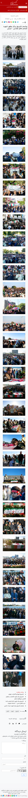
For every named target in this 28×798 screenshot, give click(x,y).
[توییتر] (7, 22)
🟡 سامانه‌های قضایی (23, 10)
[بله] (15, 22)
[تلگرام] (17, 22)
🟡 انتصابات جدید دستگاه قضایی (12, 7)
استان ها (13, 16)
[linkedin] (13, 724)
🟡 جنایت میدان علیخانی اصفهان (13, 10)
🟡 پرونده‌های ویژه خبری (23, 7)
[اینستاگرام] (9, 22)
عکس (16, 16)
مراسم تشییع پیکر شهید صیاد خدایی (14, 706)
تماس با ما (22, 795)
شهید (12, 711)
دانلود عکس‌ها (12, 718)
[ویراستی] (4, 22)
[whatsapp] (9, 724)
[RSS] (5, 796)
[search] (1, 2)
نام (25, 756)
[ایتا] (11, 22)
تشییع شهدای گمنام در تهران (16, 694)
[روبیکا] (2, 22)
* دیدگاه (24, 741)
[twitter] (19, 724)
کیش (7, 711)
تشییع (17, 711)
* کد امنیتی (23, 768)
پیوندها (25, 795)
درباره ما (18, 795)
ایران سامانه (10, 793)
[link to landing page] (14, 2)
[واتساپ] (13, 22)
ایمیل (24, 762)
